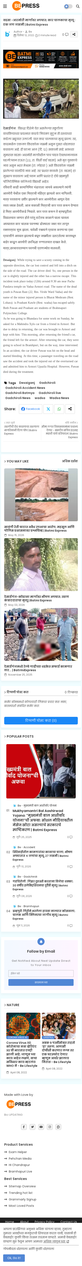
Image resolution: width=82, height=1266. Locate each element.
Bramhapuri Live (20, 1171)
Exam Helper (18, 1152)
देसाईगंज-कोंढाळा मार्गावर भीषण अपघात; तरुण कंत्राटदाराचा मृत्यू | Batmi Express (36, 598)
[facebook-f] (24, 1127)
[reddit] (58, 1127)
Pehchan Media (20, 1158)
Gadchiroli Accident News (25, 388)
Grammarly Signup (22, 1199)
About (24, 1222)
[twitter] (32, 1127)
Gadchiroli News (17, 398)
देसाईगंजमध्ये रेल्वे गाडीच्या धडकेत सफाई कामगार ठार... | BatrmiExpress (38, 668)
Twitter (48, 409)
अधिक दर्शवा (70, 461)
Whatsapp (59, 409)
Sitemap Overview (22, 1186)
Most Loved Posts (21, 1206)
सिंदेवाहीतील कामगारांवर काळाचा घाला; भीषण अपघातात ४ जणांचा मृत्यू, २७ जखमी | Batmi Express (42, 856)
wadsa (40, 398)
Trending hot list (21, 1193)
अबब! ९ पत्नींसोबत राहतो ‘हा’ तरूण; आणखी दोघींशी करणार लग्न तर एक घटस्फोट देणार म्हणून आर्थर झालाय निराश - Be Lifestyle (58, 1052)
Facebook (33, 409)
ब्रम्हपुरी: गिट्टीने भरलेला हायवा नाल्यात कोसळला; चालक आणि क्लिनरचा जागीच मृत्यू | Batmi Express (44, 915)
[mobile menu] (5, 6)
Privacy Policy (44, 1222)
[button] (78, 6)
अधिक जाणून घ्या (54, 1241)
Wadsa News (59, 398)
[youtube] (41, 1127)
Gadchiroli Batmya (19, 393)
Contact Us (68, 1222)
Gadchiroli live (50, 393)
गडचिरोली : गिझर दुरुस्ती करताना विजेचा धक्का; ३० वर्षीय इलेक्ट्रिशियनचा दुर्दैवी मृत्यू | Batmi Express (43, 885)
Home (9, 1222)
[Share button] (70, 409)
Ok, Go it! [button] (14, 1258)
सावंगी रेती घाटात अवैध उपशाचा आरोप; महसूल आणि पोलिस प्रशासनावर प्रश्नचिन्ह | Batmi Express (39, 528)
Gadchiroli (47, 383)
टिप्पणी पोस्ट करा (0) (41, 720)
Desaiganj (27, 383)
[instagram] (50, 1127)
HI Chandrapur (19, 1165)
